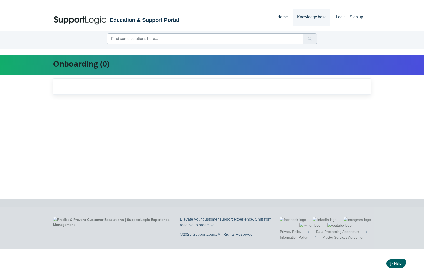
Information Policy (294, 237)
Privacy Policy (290, 232)
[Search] (310, 38)
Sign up (356, 17)
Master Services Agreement (343, 237)
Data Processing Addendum (337, 232)
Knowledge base (312, 17)
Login (341, 17)
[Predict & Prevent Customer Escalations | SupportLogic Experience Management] (117, 222)
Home (282, 17)
